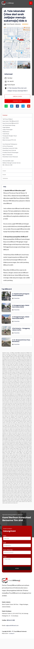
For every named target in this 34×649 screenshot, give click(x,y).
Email (4, 542)
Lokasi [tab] (4, 170)
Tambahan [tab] (5, 178)
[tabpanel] (17, 143)
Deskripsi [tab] (5, 115)
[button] (6, 106)
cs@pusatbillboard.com (12, 625)
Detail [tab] (4, 174)
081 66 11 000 (11, 620)
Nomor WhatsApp (8, 549)
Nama (4, 535)
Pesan (4, 556)
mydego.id (11, 633)
